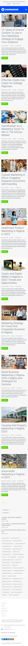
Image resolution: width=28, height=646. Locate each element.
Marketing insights (7, 570)
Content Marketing (7, 546)
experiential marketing (7, 559)
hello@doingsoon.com (8, 629)
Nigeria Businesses (18, 578)
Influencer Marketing (16, 562)
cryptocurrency (18, 546)
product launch (6, 589)
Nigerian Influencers (7, 586)
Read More (4, 58)
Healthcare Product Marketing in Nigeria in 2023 (12, 231)
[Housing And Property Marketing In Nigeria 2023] (14, 421)
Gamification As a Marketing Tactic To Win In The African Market (12, 130)
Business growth (17, 540)
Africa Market (5, 538)
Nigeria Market (17, 581)
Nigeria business (6, 578)
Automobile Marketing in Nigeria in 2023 (12, 474)
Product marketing (16, 589)
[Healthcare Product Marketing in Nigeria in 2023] (14, 224)
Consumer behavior (20, 543)
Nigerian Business (6, 584)
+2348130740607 (7, 627)
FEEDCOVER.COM (16, 3)
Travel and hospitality (14, 595)
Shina (12, 45)
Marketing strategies (19, 570)
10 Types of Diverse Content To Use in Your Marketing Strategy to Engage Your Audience (12, 36)
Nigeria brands (12, 576)
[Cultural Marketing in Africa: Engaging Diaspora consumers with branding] (14, 171)
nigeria (4, 576)
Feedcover (18, 559)
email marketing (6, 554)
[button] (26, 10)
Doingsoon (16, 551)
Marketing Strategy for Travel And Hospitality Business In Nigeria (13, 328)
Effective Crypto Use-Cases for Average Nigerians (13, 83)
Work (2, 605)
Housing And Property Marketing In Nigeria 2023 (14, 428)
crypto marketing (6, 549)
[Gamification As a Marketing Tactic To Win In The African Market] (14, 122)
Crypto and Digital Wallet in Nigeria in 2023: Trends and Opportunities (12, 278)
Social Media (5, 592)
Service (3, 603)
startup (4, 595)
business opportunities (7, 543)
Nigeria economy (6, 581)
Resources (5, 512)
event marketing (12, 557)
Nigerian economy (17, 584)
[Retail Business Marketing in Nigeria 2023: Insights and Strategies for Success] (14, 368)
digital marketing (17, 549)
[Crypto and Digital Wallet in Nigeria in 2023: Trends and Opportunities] (14, 270)
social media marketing (16, 592)
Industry (4, 608)
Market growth (6, 565)
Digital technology (6, 551)
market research (18, 573)
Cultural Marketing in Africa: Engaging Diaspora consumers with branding (13, 179)
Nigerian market (18, 586)
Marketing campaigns (18, 567)
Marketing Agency (6, 567)
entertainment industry (17, 554)
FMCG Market (5, 562)
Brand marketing (6, 540)
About (3, 613)
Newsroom (18, 45)
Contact (4, 616)
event (4, 557)
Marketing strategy (7, 573)
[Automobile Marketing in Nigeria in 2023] (14, 467)
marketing (15, 565)
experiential (21, 557)
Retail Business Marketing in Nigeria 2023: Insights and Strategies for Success (12, 378)
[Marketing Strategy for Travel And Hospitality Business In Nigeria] (14, 319)
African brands (15, 538)
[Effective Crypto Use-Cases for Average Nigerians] (14, 76)
